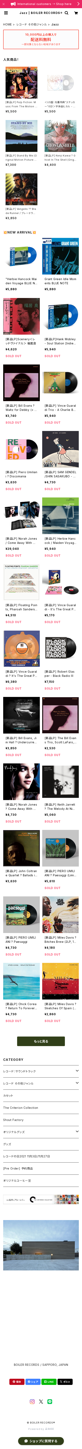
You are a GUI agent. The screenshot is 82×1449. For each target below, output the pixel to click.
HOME (7, 24)
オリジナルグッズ (13, 1132)
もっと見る (41, 1041)
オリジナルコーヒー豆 (17, 1180)
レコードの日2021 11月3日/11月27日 (26, 1156)
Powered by (36, 1429)
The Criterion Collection (20, 1107)
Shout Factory (13, 1120)
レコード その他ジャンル (32, 24)
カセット (8, 1095)
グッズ (7, 1144)
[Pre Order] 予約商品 (18, 1168)
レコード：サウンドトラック (19, 1071)
